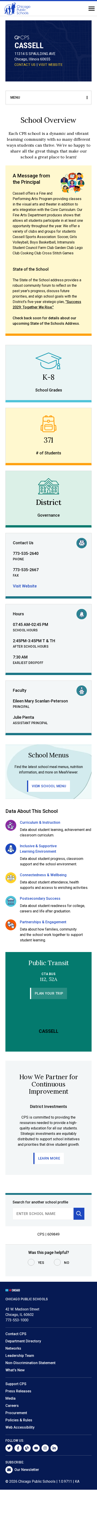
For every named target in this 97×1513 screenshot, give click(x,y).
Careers (12, 1405)
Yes (41, 1263)
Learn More (49, 1158)
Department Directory (23, 1341)
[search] (43, 1214)
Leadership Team (19, 1355)
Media (10, 1398)
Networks (13, 1348)
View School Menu (49, 786)
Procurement (16, 1413)
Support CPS (15, 1384)
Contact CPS (15, 1334)
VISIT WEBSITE (51, 65)
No (66, 1263)
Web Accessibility (20, 1427)
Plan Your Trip (49, 993)
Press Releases (18, 1391)
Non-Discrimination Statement (30, 1363)
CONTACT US (25, 65)
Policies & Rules (18, 1420)
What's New (15, 1370)
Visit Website (25, 586)
